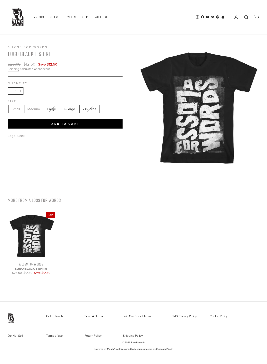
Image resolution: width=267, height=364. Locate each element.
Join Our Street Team (137, 316)
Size (12, 101)
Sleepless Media (143, 349)
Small (16, 109)
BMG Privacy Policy (184, 316)
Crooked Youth (165, 349)
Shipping (13, 69)
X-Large (69, 109)
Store (85, 17)
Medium (33, 109)
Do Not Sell (15, 335)
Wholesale (102, 17)
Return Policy (93, 335)
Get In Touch (54, 316)
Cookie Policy (219, 316)
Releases (56, 17)
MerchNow (113, 349)
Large (51, 109)
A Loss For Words (27, 47)
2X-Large (89, 109)
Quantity (18, 83)
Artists (39, 17)
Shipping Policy (133, 335)
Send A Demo (93, 316)
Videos (71, 17)
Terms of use (54, 335)
